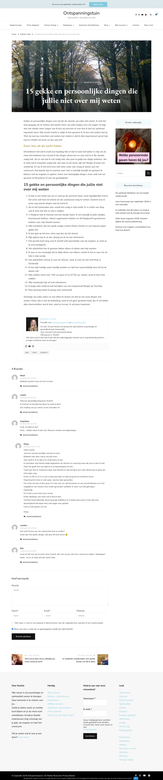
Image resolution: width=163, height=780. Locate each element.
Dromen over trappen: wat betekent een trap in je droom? (133, 228)
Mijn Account (120, 25)
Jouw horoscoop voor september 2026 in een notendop (133, 203)
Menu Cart (148, 25)
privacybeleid (89, 729)
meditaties (124, 741)
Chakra (122, 707)
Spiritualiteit (125, 703)
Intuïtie (122, 722)
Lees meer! (23, 737)
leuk (34, 352)
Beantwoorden (30, 386)
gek (27, 352)
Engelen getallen (127, 715)
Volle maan (124, 692)
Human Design (50, 25)
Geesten (123, 696)
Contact (136, 25)
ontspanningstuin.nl (60, 322)
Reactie (15, 585)
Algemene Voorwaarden (59, 707)
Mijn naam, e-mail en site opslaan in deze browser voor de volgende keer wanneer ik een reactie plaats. (59, 623)
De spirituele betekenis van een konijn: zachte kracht (132, 194)
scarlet (44, 352)
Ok (136, 778)
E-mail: (87, 709)
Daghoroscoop (16, 25)
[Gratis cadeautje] (133, 146)
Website (80, 610)
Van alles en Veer (127, 748)
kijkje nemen (98, 4)
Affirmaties (124, 718)
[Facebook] (26, 346)
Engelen (123, 711)
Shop (106, 25)
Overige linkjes (126, 759)
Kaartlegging (125, 730)
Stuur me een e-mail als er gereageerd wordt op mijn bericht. (43, 629)
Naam (15, 610)
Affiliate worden (55, 703)
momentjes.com (79, 322)
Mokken (123, 744)
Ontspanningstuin (81, 13)
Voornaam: (89, 698)
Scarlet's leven (92, 82)
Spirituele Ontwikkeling (89, 25)
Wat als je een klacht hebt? (60, 715)
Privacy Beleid (54, 711)
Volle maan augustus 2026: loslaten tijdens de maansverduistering (131, 220)
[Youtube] (29, 346)
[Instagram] (33, 346)
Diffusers (123, 756)
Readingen (67, 25)
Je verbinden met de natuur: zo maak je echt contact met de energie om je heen (133, 211)
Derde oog (124, 726)
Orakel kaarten (126, 700)
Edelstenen (124, 737)
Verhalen (123, 752)
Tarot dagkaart (33, 25)
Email (47, 610)
